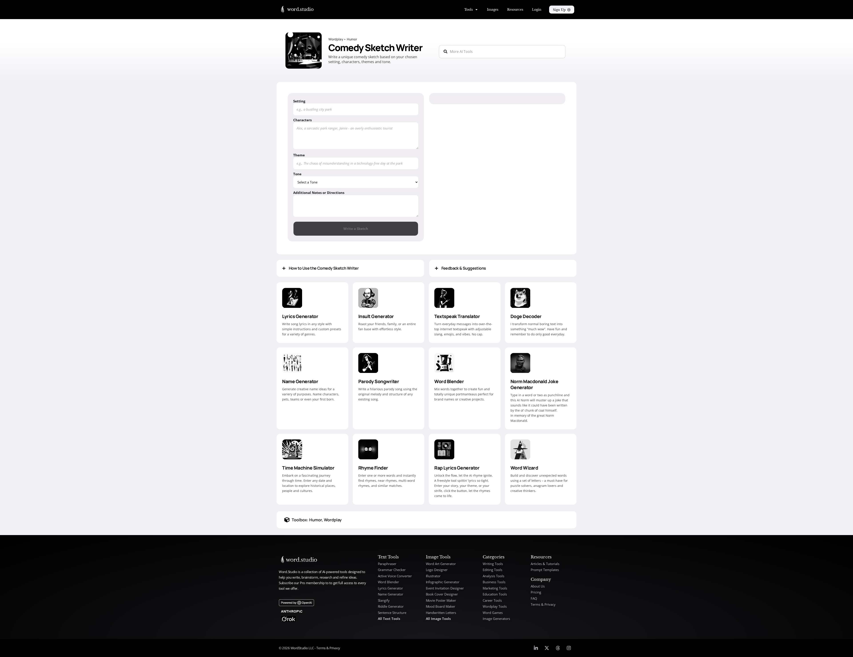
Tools (468, 10)
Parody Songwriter (378, 381)
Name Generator (300, 381)
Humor (352, 39)
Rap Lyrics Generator (456, 468)
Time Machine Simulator (308, 468)
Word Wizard (524, 468)
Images (492, 10)
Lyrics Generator (300, 316)
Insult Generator (376, 316)
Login (536, 10)
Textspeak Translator (457, 316)
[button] (350, 268)
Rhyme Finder (373, 468)
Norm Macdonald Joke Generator (534, 384)
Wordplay (335, 39)
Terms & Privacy (328, 648)
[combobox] (502, 51)
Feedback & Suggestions (463, 268)
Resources (515, 10)
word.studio (300, 9)
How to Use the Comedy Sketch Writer (324, 268)
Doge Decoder (526, 316)
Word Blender (449, 381)
